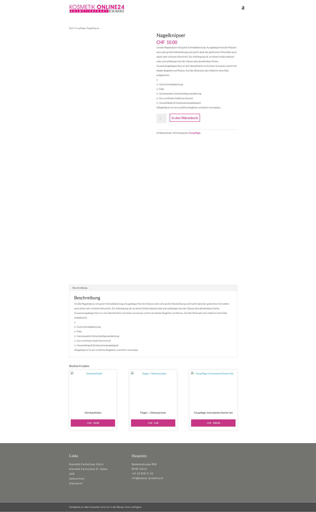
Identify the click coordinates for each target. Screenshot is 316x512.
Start (71, 28)
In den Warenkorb (185, 118)
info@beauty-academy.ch (147, 478)
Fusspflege (80, 28)
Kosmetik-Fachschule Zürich (86, 464)
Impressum (76, 483)
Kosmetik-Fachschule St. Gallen (88, 469)
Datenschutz (76, 478)
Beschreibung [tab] (80, 287)
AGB (71, 473)
